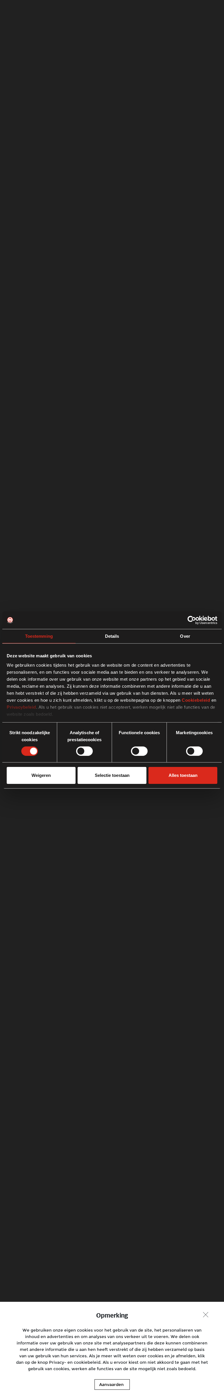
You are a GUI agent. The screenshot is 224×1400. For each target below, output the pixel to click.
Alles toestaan (183, 775)
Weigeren (41, 775)
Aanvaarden (111, 1384)
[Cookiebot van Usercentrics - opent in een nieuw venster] (191, 620)
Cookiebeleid (196, 699)
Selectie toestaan (112, 775)
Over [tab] (185, 636)
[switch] (84, 751)
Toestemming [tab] (39, 636)
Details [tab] (112, 636)
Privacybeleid (21, 706)
